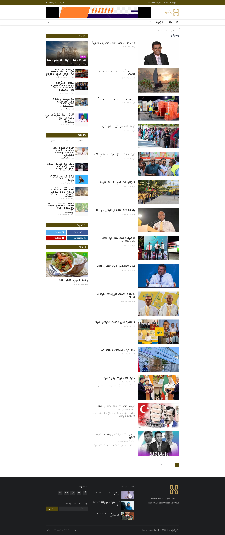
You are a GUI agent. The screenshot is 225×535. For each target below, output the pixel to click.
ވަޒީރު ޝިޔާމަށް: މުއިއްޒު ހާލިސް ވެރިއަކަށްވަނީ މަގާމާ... (114, 154)
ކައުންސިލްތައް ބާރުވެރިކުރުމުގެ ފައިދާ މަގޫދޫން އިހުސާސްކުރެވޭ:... (118, 240)
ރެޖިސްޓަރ (52, 2)
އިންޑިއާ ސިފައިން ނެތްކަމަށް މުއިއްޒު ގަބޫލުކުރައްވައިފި (108, 514)
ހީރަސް (133, 47)
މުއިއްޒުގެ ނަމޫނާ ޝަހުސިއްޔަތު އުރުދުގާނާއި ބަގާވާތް (116, 406)
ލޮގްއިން (62, 2)
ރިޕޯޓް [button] (169, 22)
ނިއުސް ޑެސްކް (132, 410)
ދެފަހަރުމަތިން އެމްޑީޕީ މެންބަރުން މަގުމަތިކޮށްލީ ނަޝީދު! (115, 322)
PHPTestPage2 (171, 2)
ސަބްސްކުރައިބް (51, 509)
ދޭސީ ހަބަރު (171, 30)
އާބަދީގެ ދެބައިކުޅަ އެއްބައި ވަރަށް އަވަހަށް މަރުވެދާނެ (106, 493)
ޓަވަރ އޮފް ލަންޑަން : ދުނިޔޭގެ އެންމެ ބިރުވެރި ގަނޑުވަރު (62, 192)
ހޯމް (176, 22)
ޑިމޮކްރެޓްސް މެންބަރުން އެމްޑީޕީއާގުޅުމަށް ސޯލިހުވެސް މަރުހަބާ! (116, 296)
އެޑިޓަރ (133, 78)
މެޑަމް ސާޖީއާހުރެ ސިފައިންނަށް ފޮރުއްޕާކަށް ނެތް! (106, 503)
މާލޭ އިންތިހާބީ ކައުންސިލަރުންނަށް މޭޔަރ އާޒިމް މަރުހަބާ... (69, 282)
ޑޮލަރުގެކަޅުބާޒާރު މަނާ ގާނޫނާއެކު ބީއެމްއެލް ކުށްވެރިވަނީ (63, 152)
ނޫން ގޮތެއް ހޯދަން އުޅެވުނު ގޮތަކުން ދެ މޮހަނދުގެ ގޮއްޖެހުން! (117, 72)
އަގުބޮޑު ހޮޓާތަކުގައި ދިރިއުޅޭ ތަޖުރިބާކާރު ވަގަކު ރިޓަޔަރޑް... (60, 208)
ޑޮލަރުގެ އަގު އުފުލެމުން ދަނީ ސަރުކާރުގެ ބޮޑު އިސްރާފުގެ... (60, 118)
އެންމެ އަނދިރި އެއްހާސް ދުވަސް (62, 178)
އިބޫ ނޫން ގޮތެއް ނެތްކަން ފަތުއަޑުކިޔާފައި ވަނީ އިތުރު (115, 210)
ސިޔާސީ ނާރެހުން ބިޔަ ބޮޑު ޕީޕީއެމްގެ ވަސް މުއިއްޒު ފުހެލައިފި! (115, 435)
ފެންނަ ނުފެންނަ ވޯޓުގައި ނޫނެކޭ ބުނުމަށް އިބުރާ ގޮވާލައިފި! (113, 43)
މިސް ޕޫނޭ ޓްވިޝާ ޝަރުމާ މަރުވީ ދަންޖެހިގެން (60, 166)
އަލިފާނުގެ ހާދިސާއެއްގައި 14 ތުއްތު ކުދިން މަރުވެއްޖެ (60, 72)
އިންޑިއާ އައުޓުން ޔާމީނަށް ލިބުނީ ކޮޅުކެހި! (119, 378)
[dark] (47, 2)
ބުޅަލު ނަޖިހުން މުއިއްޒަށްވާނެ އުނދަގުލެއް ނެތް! (117, 350)
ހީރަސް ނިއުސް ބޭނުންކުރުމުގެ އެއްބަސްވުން (62, 530)
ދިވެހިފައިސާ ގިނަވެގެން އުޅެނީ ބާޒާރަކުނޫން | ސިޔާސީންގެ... (63, 103)
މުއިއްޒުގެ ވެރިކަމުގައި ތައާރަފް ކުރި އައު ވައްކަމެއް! (116, 99)
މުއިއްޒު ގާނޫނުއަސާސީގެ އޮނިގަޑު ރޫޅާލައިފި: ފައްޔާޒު (116, 266)
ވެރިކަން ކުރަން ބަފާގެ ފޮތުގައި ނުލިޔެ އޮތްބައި (118, 126)
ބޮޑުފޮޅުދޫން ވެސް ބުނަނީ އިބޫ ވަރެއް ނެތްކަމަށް (117, 182)
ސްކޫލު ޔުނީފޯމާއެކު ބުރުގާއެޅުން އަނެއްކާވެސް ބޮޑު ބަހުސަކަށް (62, 87)
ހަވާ (73, 158)
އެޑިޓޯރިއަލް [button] (159, 22)
